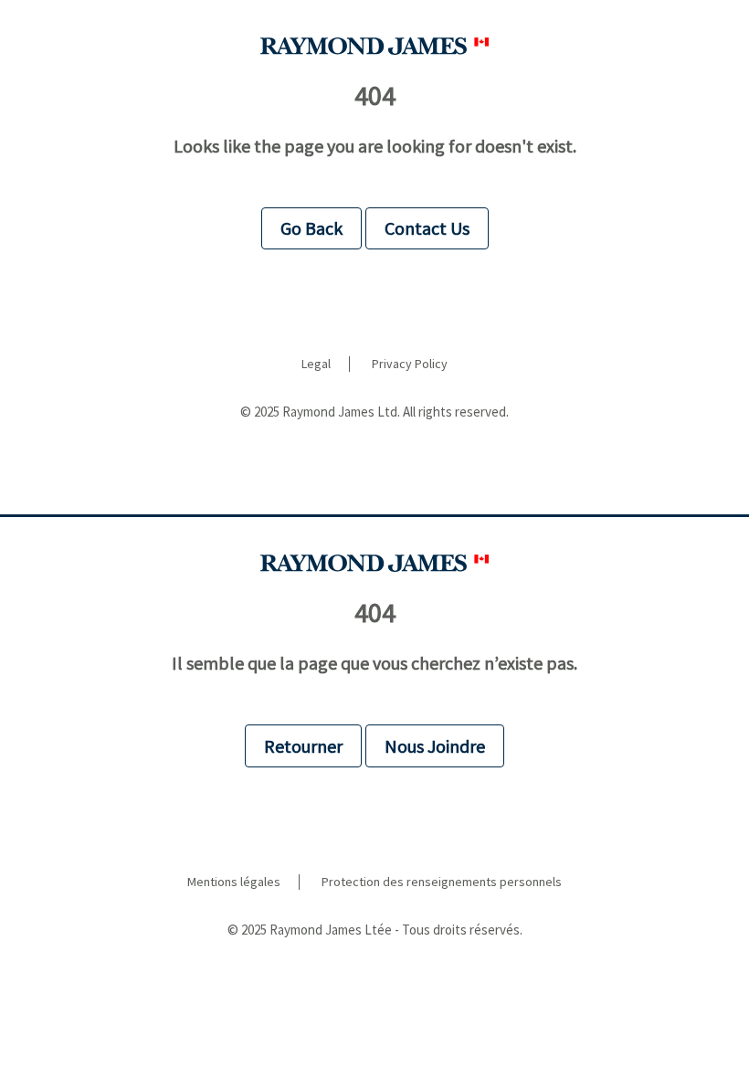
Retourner (303, 746)
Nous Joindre (435, 746)
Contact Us (427, 228)
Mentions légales (233, 882)
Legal (316, 364)
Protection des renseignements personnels (442, 882)
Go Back (311, 228)
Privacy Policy (410, 364)
